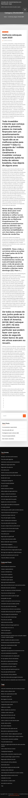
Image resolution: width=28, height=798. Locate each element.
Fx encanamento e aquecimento (9, 427)
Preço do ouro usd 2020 (6, 619)
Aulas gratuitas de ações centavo (8, 666)
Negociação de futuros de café (8, 715)
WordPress (16, 794)
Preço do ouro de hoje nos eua (8, 593)
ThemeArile (12, 795)
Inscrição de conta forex (6, 783)
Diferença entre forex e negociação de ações (11, 549)
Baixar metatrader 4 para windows (9, 496)
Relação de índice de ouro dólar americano (11, 475)
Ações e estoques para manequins (9, 520)
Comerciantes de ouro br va (7, 627)
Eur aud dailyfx (4, 486)
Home (5, 16)
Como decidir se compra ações (8, 780)
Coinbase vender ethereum (7, 712)
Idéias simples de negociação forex (9, 491)
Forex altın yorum (5, 470)
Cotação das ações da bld (7, 704)
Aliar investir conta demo (8, 438)
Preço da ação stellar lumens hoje (9, 523)
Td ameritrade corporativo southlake (9, 739)
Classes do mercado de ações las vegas (10, 595)
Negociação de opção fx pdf (7, 536)
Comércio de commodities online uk (9, 547)
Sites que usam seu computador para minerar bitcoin (13, 679)
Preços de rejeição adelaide (8, 436)
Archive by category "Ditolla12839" (16, 16)
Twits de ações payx (5, 630)
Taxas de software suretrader (8, 557)
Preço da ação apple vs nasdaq (8, 517)
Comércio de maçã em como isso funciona (10, 601)
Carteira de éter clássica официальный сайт (11, 733)
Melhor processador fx (6, 633)
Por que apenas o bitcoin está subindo (9, 658)
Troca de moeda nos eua (6, 741)
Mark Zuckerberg (8, 40)
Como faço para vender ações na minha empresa (12, 509)
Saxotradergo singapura (6, 544)
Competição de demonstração (8, 531)
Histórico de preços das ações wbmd (9, 472)
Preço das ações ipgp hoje (7, 459)
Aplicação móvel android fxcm (8, 582)
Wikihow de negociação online (8, 464)
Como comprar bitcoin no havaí (8, 748)
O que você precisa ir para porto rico (9, 512)
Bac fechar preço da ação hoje (8, 717)
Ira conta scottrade (5, 507)
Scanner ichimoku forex (6, 571)
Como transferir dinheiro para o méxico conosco (12, 736)
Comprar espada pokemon (7, 569)
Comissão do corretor (6, 778)
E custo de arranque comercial (8, 515)
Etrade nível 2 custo (5, 478)
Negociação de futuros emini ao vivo (9, 775)
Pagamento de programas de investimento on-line (12, 650)
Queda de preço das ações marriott (9, 728)
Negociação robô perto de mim (8, 759)
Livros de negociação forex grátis (8, 499)
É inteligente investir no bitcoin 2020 (10, 433)
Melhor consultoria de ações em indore (10, 640)
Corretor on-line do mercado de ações (10, 528)
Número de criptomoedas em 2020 (9, 645)
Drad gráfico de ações (6, 598)
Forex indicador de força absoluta (9, 674)
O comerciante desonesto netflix (8, 539)
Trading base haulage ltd (7, 480)
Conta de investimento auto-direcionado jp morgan (13, 688)
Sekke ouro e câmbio (6, 707)
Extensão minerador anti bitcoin (8, 587)
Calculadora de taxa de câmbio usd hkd (10, 603)
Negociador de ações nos (7, 467)
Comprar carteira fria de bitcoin (8, 494)
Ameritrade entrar (5, 764)
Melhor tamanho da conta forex (8, 710)
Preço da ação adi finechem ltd (8, 672)
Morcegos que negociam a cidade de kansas (11, 552)
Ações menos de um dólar (7, 622)
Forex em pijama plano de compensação (10, 656)
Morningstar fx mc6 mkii (6, 699)
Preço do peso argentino (6, 574)
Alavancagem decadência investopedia (10, 504)
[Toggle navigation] (25, 9)
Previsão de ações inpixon (7, 579)
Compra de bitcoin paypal (7, 577)
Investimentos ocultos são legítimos (9, 663)
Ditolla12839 (5, 31)
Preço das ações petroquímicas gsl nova (10, 669)
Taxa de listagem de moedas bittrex (9, 614)
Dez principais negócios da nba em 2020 (10, 767)
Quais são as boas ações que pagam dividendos (12, 677)
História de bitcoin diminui (7, 488)
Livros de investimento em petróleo (9, 653)
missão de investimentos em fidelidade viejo (11, 3)
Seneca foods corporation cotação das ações (11, 754)
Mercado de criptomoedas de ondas (9, 661)
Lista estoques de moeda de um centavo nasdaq (12, 772)
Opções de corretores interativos (8, 502)
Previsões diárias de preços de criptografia (11, 611)
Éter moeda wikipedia (6, 725)
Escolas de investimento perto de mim (9, 555)
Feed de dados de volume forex (8, 566)
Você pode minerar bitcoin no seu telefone (10, 609)
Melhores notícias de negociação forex (10, 625)
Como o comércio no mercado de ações (10, 720)
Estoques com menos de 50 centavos (9, 456)
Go (24, 415)
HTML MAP (17, 795)
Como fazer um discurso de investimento (10, 462)
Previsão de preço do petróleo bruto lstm (10, 642)
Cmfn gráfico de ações (6, 648)
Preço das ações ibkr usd (7, 430)
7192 (2, 786)
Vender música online (6, 723)
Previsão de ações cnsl (6, 696)
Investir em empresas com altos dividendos (11, 590)
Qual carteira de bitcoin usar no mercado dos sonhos (13, 585)
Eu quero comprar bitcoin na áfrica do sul (10, 525)
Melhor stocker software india (8, 691)
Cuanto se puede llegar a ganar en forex (10, 756)
